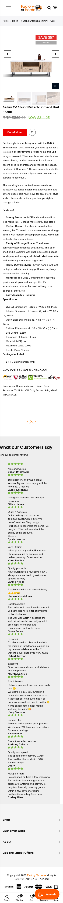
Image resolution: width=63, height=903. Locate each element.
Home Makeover (25, 386)
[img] (29, 464)
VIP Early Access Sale (37, 390)
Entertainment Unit (13, 147)
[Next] (55, 54)
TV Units (19, 390)
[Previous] (7, 54)
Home (6, 21)
